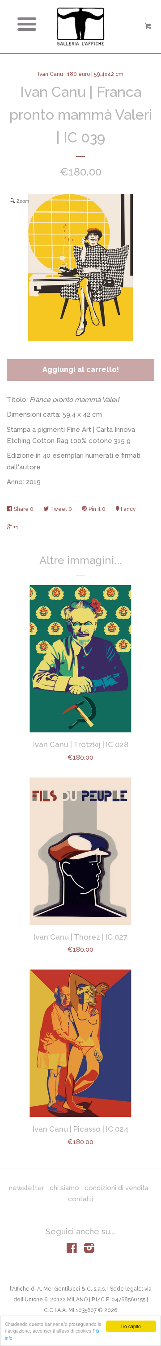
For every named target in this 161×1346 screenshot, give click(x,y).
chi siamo (64, 1188)
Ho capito (131, 1326)
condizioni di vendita (116, 1188)
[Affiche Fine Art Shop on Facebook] (71, 1250)
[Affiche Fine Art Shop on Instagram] (89, 1250)
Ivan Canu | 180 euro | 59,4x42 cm (80, 74)
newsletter (26, 1188)
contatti (80, 1199)
